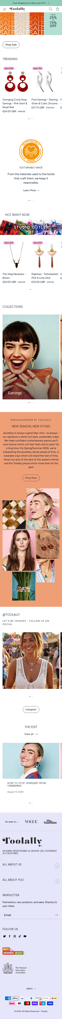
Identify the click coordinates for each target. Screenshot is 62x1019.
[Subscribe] (56, 915)
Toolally (44, 1011)
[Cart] (57, 9)
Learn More (29, 190)
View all (28, 734)
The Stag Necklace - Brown (14, 276)
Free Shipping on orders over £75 (29, 3)
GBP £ (29, 988)
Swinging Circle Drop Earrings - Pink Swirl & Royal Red (15, 103)
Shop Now (31, 477)
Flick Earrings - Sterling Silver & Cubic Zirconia (44, 101)
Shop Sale (11, 44)
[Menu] (4, 9)
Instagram (31, 709)
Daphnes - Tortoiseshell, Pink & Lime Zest (45, 276)
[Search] (50, 9)
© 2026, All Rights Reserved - (27, 1011)
